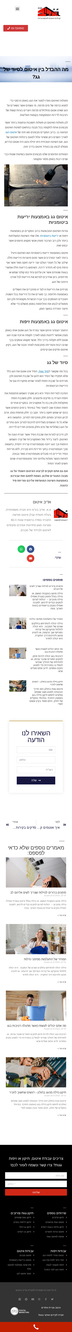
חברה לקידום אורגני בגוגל (51, 1315)
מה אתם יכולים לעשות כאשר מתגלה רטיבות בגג (49, 650)
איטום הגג (11, 132)
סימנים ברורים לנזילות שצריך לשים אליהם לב (38, 892)
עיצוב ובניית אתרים (51, 1307)
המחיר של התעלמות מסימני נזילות (46, 619)
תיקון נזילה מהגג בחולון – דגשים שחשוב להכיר (37, 1092)
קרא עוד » (62, 915)
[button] (17, 8)
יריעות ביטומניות (49, 235)
